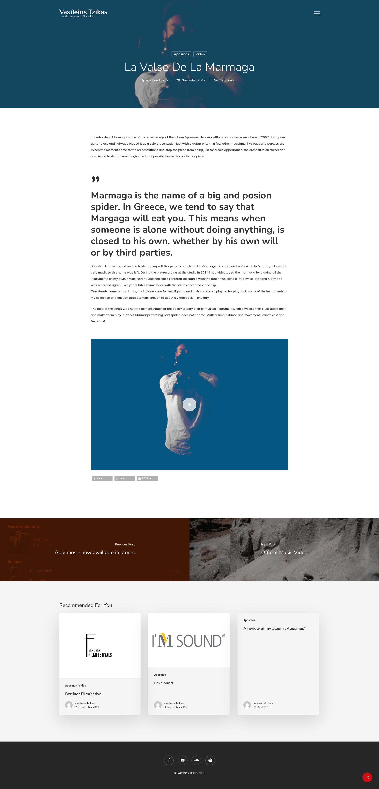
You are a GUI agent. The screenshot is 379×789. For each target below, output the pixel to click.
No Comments (224, 80)
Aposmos (181, 54)
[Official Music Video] (284, 549)
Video (200, 54)
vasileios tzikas (156, 80)
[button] (317, 13)
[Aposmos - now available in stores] (95, 549)
